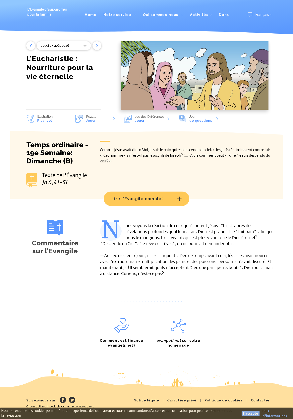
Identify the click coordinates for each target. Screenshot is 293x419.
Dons (224, 15)
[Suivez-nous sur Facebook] (63, 400)
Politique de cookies (224, 400)
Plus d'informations (275, 413)
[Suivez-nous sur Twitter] (72, 400)
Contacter (260, 400)
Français (262, 14)
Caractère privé (182, 400)
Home (90, 15)
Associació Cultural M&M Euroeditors (70, 406)
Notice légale (146, 400)
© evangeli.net (36, 406)
